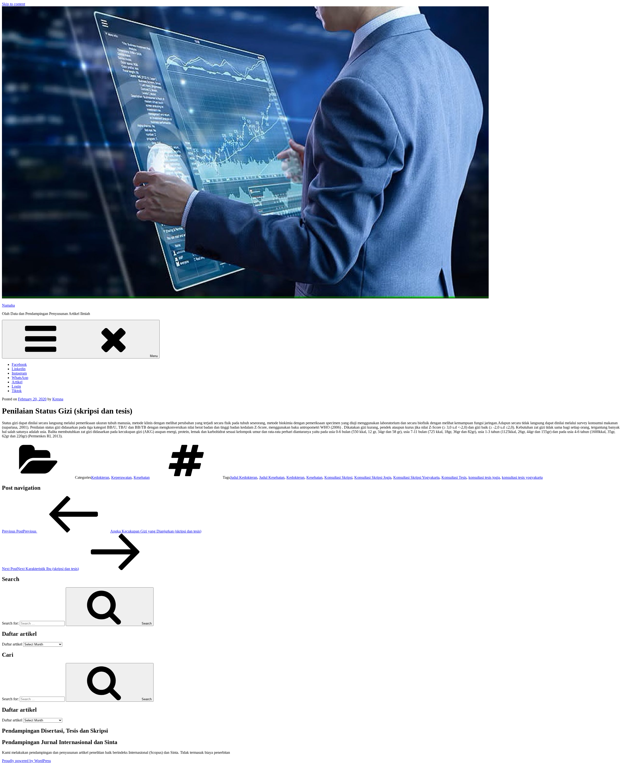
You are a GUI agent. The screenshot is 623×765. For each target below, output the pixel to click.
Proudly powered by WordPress (26, 761)
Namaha (8, 305)
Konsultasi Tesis (454, 477)
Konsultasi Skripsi (338, 477)
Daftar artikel (12, 644)
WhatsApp (20, 378)
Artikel (17, 382)
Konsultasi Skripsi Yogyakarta (416, 477)
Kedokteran (100, 477)
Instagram (19, 373)
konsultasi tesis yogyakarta (522, 477)
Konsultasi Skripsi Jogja (372, 477)
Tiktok (17, 391)
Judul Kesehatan (271, 477)
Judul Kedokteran (243, 477)
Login (16, 386)
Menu (154, 356)
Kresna (57, 399)
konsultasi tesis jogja (484, 477)
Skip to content (13, 4)
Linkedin (19, 369)
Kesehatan (142, 477)
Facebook (19, 364)
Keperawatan (121, 477)
